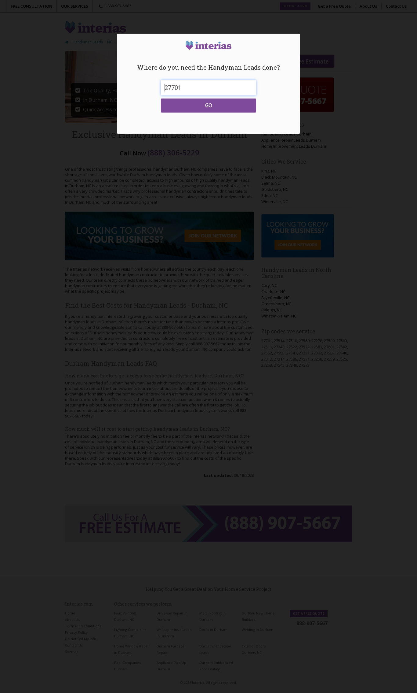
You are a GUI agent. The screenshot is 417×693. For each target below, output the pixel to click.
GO (208, 105)
